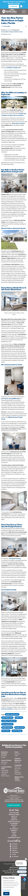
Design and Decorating (15, 31)
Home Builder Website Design (12, 872)
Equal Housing (15, 867)
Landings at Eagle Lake (13, 67)
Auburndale (4, 770)
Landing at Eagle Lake (9, 721)
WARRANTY (14, 830)
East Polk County (7, 717)
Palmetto (4, 755)
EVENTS (14, 832)
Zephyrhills (18, 774)
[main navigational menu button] (24, 11)
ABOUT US (14, 816)
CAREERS (14, 818)
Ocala (16, 755)
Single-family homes (12, 714)
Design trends (19, 727)
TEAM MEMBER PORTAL (14, 837)
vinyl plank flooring (15, 558)
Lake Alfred (4, 772)
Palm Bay (17, 762)
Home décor (6, 731)
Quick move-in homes (18, 123)
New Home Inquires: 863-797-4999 (14, 801)
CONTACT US (14, 820)
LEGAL (14, 834)
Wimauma (18, 772)
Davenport (4, 762)
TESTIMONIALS (14, 823)
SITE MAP (14, 835)
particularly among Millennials (10, 398)
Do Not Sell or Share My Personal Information (14, 871)
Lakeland (4, 774)
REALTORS (14, 825)
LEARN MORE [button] (14, 6)
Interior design (17, 731)
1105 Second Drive (7, 709)
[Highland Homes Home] (9, 11)
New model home (7, 724)
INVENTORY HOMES (14, 814)
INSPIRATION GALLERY (14, 821)
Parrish (3, 757)
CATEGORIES (6, 26)
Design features (7, 727)
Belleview (17, 754)
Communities (5, 31)
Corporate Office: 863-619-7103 (14, 799)
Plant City (17, 767)
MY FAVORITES (14, 828)
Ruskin (17, 770)
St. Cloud (3, 764)
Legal (10, 869)
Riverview (18, 768)
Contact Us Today (14, 805)
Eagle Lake (18, 717)
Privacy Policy (15, 869)
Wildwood (18, 780)
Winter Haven (5, 776)
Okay (6, 893)
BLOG (14, 827)
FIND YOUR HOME (14, 812)
